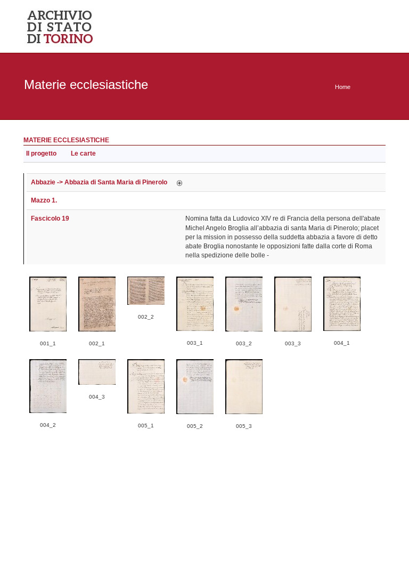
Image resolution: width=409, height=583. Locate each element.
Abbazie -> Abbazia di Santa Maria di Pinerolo (99, 182)
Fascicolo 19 (50, 218)
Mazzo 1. (44, 200)
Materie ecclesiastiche (66, 140)
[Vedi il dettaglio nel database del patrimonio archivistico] (179, 182)
